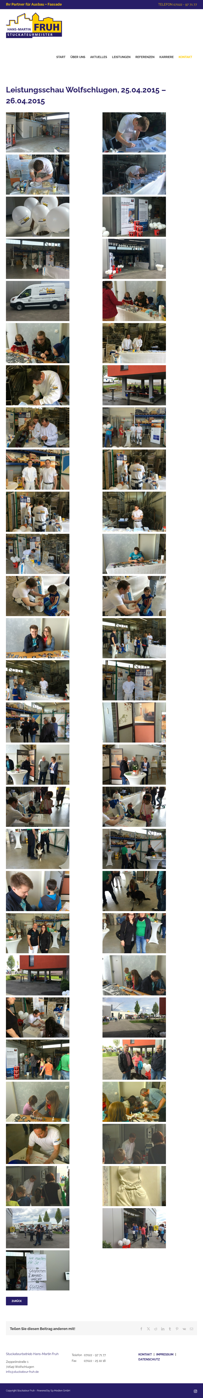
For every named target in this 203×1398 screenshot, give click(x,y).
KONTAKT (145, 1354)
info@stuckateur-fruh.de (22, 1372)
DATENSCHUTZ (149, 1359)
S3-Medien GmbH (60, 1390)
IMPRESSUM (164, 1354)
